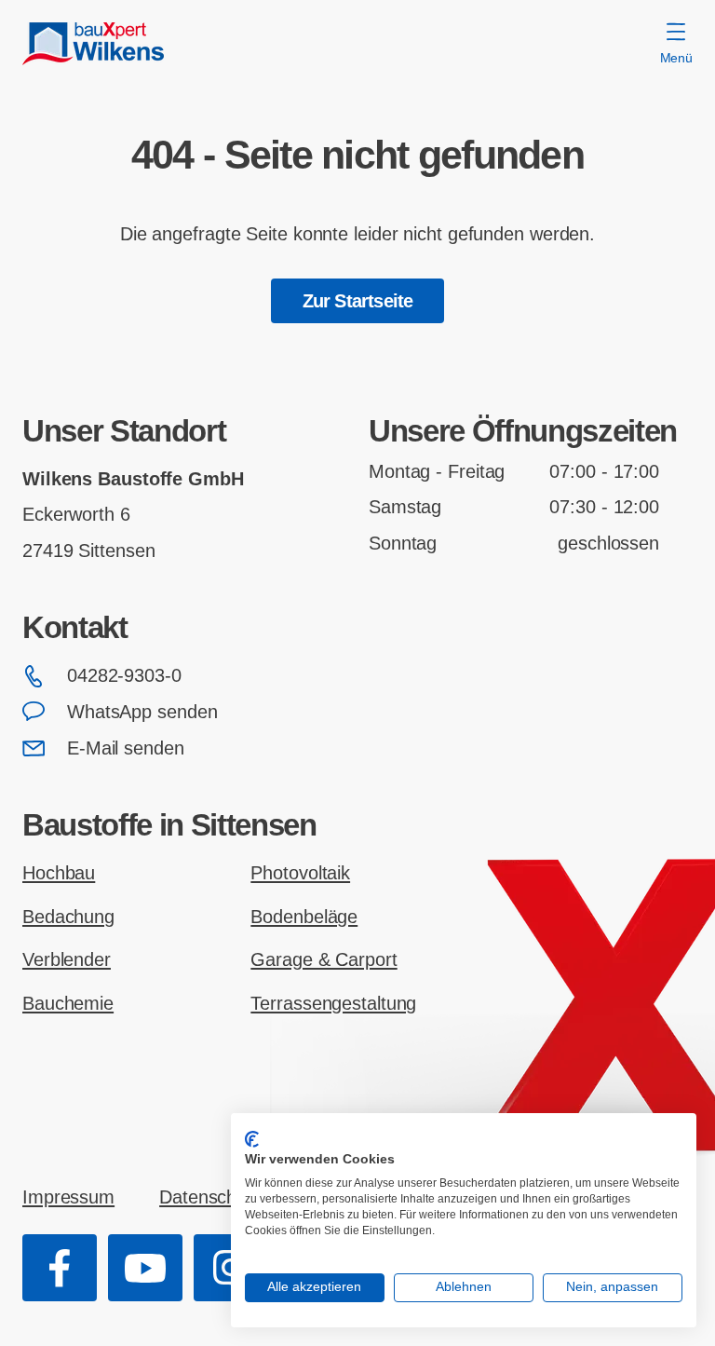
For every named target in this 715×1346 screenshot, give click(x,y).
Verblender (66, 959)
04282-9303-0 (124, 675)
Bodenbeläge (304, 916)
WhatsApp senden (142, 711)
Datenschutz (210, 1197)
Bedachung (68, 916)
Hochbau (58, 873)
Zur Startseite (358, 301)
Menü (676, 57)
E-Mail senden (125, 748)
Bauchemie (68, 1003)
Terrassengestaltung (333, 1003)
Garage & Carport (323, 959)
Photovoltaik (300, 873)
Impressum (68, 1197)
